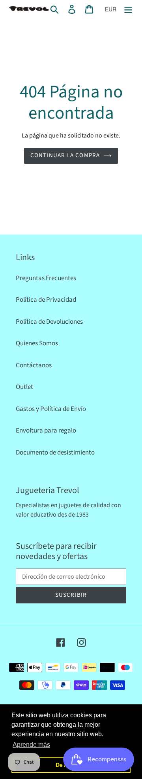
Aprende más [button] (31, 744)
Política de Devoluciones (49, 321)
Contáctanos (34, 365)
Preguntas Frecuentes (46, 278)
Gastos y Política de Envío (51, 409)
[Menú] (128, 9)
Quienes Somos (37, 343)
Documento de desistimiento (55, 452)
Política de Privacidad (46, 299)
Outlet (24, 387)
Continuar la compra (65, 155)
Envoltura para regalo (46, 430)
